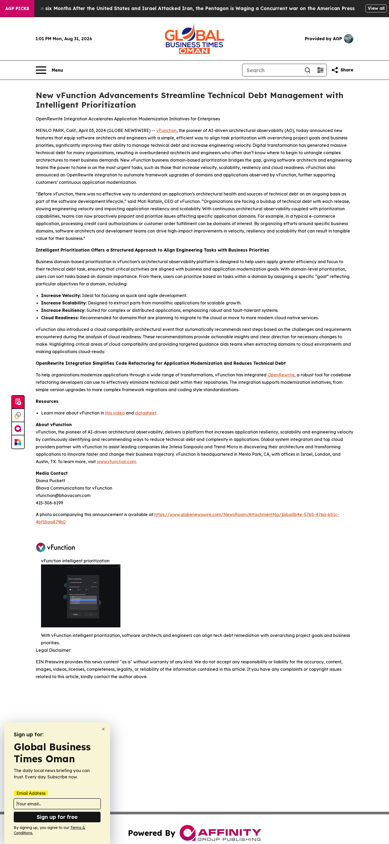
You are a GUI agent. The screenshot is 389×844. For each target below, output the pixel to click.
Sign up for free (57, 817)
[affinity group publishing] (18, 428)
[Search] (307, 70)
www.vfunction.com (116, 461)
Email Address (31, 793)
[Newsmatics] (18, 442)
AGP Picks (17, 8)
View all (376, 8)
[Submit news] (18, 402)
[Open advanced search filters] (320, 70)
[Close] (103, 729)
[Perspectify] (18, 415)
